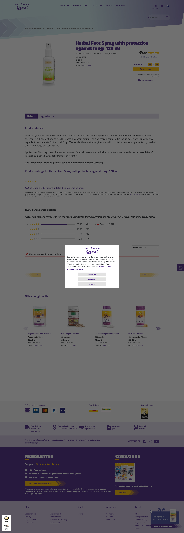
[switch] (6, 529)
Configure (92, 279)
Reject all (92, 284)
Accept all (92, 274)
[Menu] (10, 516)
